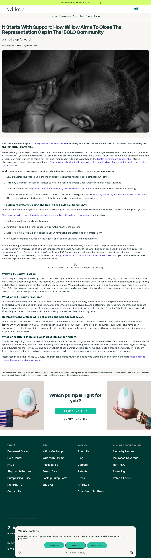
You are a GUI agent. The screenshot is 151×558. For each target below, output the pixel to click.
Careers (83, 464)
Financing (119, 471)
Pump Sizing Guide (19, 478)
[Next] (100, 2)
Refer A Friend (122, 478)
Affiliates (83, 484)
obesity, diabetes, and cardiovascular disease (118, 194)
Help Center (14, 457)
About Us (84, 451)
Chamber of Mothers (91, 491)
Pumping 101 (15, 484)
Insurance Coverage (125, 457)
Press (81, 478)
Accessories (50, 464)
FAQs (10, 464)
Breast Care (50, 471)
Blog (80, 457)
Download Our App (19, 451)
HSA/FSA (119, 464)
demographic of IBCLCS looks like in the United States (83, 255)
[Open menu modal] (141, 9)
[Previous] (50, 2)
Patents (83, 471)
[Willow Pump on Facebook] (8, 527)
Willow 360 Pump (54, 457)
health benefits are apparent (113, 158)
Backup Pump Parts (55, 478)
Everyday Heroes (123, 451)
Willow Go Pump (53, 451)
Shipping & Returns (19, 471)
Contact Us (14, 491)
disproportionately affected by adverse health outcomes (60, 188)
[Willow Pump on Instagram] (14, 527)
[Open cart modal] (135, 9)
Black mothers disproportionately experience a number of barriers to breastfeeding (48, 215)
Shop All (48, 484)
